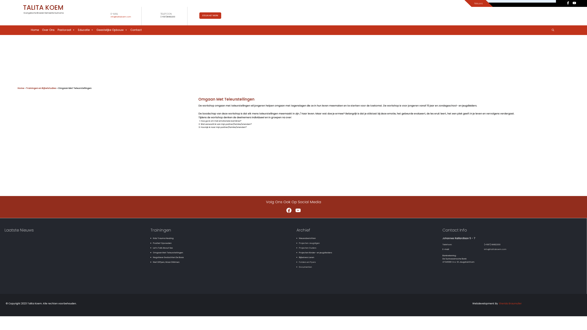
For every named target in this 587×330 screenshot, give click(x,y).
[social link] (568, 3)
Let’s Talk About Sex (163, 247)
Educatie (84, 30)
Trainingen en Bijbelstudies (41, 88)
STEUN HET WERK (210, 15)
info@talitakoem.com (495, 249)
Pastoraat (64, 30)
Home (35, 30)
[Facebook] (289, 210)
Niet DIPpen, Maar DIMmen (166, 262)
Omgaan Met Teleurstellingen (168, 252)
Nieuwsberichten (307, 238)
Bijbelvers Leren (306, 257)
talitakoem (121, 16)
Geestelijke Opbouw (110, 30)
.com (128, 16)
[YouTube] (298, 210)
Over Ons (48, 30)
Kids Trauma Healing (163, 238)
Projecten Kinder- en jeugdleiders (315, 252)
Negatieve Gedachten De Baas (168, 257)
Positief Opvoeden (162, 243)
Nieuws (478, 3)
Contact (136, 30)
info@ (113, 16)
